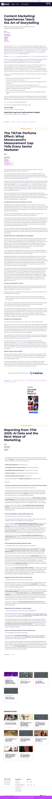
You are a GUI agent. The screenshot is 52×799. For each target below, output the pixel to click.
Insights (13, 4)
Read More (33, 1)
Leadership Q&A (7, 163)
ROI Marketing (7, 41)
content (24, 50)
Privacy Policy (18, 789)
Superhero (6, 102)
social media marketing (13, 53)
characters (32, 60)
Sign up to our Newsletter (26, 797)
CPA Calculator (7, 782)
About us (17, 780)
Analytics (6, 38)
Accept (38, 1)
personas (15, 66)
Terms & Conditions (19, 785)
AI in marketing (7, 160)
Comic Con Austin (17, 46)
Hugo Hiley (17, 184)
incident (6, 60)
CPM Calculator (25, 4)
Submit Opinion (18, 790)
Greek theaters (30, 69)
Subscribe (48, 3)
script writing (16, 69)
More (17, 4)
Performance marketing (8, 164)
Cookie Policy (18, 787)
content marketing (12, 56)
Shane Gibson (37, 50)
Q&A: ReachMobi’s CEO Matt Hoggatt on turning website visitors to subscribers (26, 721)
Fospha (30, 184)
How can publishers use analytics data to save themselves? (26, 753)
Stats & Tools (7, 779)
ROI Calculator (7, 784)
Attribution (6, 40)
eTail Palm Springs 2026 (8, 162)
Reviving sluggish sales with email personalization (41, 737)
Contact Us (17, 782)
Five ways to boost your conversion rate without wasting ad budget (41, 721)
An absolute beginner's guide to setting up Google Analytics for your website (11, 753)
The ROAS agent (20, 342)
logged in (12, 109)
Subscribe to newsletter (20, 784)
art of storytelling (32, 56)
